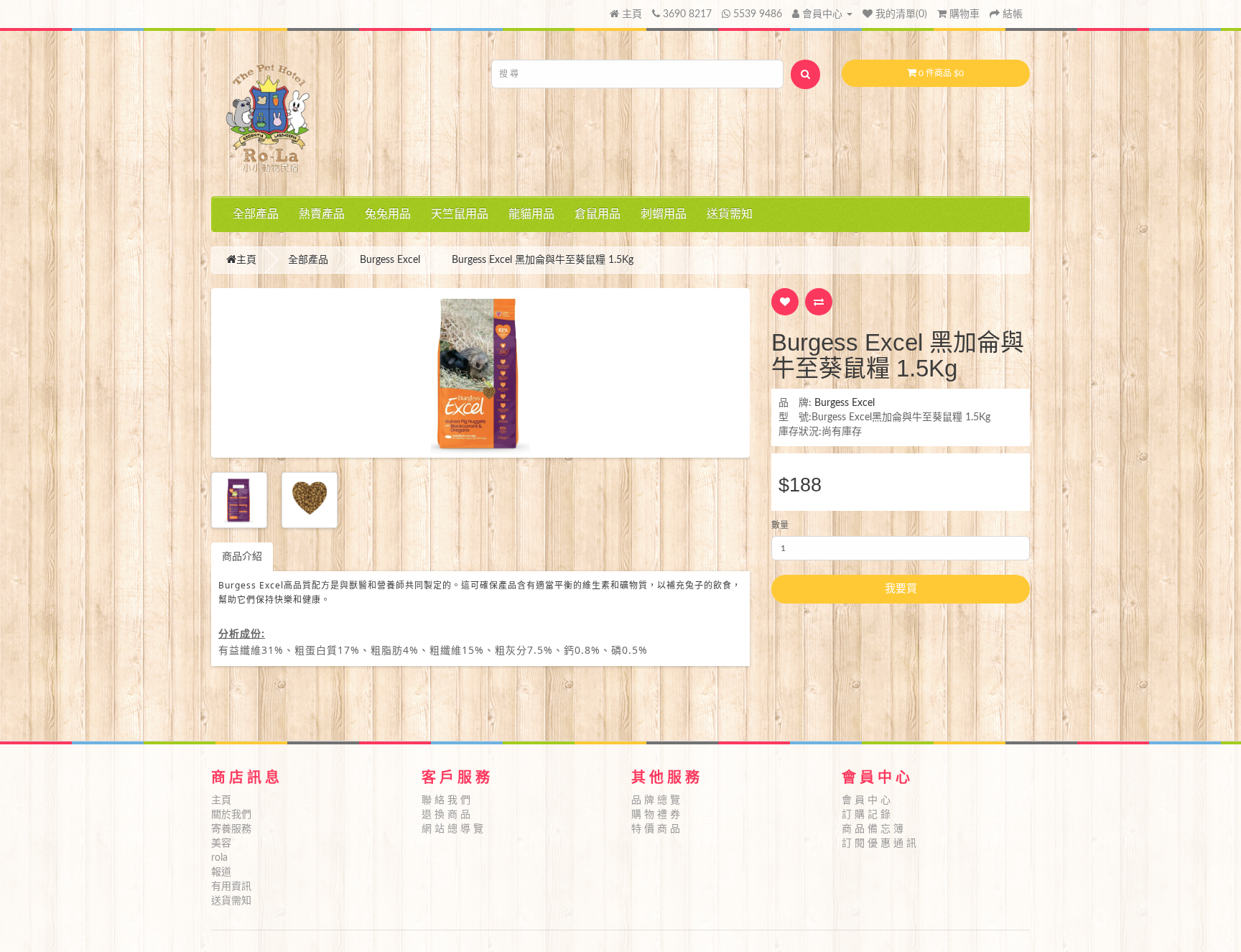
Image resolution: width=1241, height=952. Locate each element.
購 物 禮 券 (655, 815)
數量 (780, 525)
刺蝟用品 (664, 214)
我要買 (901, 588)
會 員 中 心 (866, 800)
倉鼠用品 (597, 214)
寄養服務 (231, 829)
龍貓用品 (531, 214)
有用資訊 (231, 887)
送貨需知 (730, 214)
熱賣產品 (322, 214)
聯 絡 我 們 (446, 800)
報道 (221, 872)
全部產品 (256, 214)
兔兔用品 (388, 214)
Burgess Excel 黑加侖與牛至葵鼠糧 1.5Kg (542, 260)
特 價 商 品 (655, 829)
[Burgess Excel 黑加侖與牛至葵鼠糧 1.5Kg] (480, 373)
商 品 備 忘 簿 (872, 829)
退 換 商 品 (446, 815)
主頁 (630, 14)
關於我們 (231, 815)
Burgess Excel (390, 260)
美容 (221, 843)
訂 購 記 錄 (866, 815)
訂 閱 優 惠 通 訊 (879, 843)
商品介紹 (242, 557)
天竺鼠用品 (459, 214)
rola (219, 858)
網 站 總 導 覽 (452, 829)
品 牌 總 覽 (655, 800)
